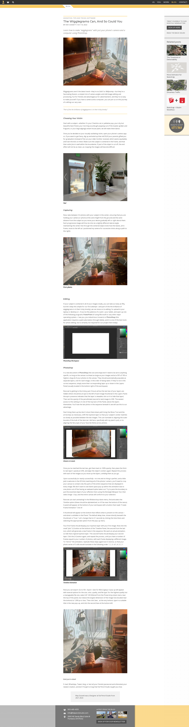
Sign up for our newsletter (111, 722)
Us (153, 2)
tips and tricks (79, 18)
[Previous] (65, 177)
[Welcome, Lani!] (111, 714)
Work (166, 2)
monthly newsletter (176, 23)
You (159, 2)
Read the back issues (176, 33)
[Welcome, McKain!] (101, 714)
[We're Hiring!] (122, 714)
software (91, 18)
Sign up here (174, 28)
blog (113, 709)
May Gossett (71, 25)
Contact (183, 2)
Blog (174, 2)
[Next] (125, 177)
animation (67, 18)
